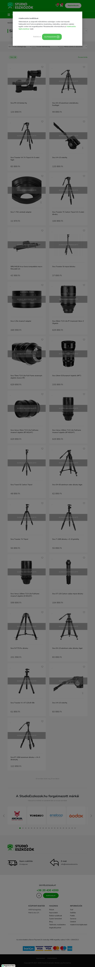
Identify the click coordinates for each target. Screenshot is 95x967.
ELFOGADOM (50, 37)
